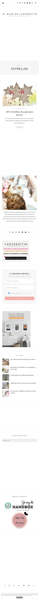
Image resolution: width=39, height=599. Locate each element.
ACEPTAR (19, 597)
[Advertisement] (19, 40)
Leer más (19, 127)
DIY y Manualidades (19, 108)
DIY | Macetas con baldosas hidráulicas (22, 375)
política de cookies (28, 595)
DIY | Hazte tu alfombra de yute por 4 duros (23, 359)
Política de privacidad (25, 293)
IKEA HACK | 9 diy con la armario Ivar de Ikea (23, 383)
